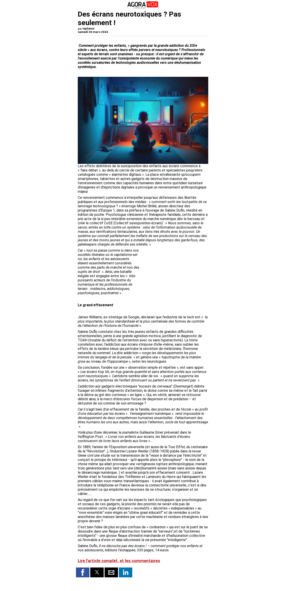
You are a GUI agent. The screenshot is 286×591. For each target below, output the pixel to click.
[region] (174, 271)
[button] (82, 572)
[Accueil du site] (143, 8)
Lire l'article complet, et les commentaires (119, 560)
